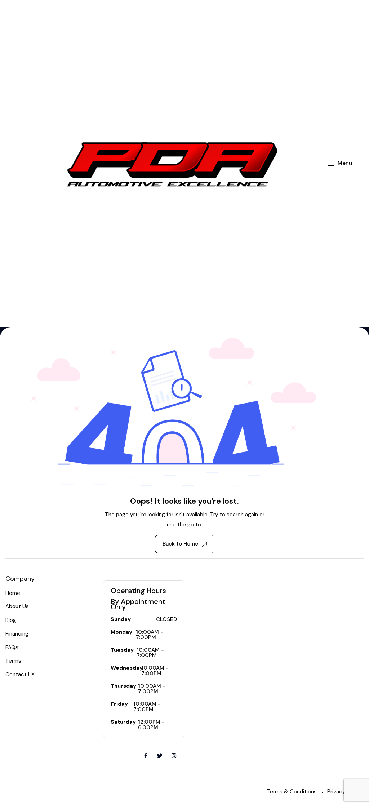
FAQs (11, 647)
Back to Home (180, 543)
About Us (17, 606)
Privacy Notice (345, 791)
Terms (13, 660)
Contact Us (20, 674)
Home (12, 593)
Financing (16, 633)
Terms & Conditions (292, 791)
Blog (10, 620)
